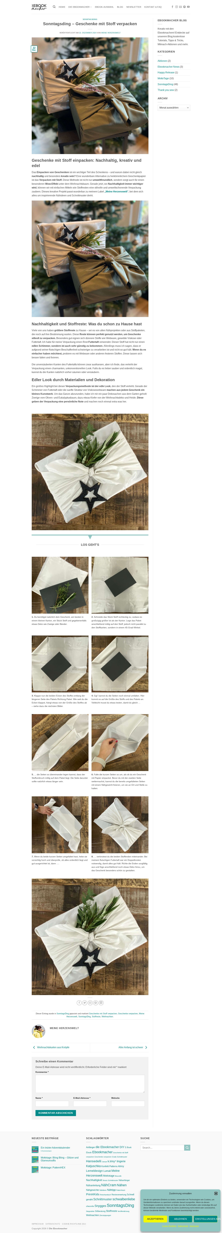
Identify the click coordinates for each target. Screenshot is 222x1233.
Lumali (107, 1170)
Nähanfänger (124, 1180)
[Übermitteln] (187, 1148)
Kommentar (42, 1072)
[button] (215, 1193)
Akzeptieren (155, 1219)
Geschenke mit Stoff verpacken (103, 1013)
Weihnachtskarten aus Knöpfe (53, 1047)
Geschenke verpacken (128, 1013)
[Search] (54, 6)
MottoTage (163, 78)
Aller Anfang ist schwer (131, 1047)
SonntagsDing (90, 19)
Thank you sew (166, 90)
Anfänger (90, 1147)
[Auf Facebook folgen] (172, 7)
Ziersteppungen (105, 1215)
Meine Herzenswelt (111, 33)
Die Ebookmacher (79, 7)
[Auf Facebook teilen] (79, 1002)
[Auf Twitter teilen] (84, 1002)
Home (62, 7)
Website (115, 1098)
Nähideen (103, 1190)
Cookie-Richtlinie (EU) (74, 1224)
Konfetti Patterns (109, 1166)
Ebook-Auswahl (104, 7)
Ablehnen (180, 1219)
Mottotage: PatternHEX (53, 1167)
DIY (122, 1147)
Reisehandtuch (105, 1195)
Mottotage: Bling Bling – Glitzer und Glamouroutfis (60, 1159)
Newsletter (133, 7)
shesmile (90, 1206)
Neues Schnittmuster (110, 1180)
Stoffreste (96, 1016)
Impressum (194, 1226)
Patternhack (120, 1190)
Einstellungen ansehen (206, 1219)
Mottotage (108, 1175)
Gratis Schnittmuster (119, 1157)
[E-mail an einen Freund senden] (90, 1002)
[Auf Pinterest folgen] (184, 7)
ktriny (121, 1166)
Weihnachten (107, 1016)
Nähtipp (111, 1189)
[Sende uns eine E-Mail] (180, 7)
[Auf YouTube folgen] (188, 7)
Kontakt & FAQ (153, 7)
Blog (120, 7)
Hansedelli (93, 1161)
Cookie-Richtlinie (169, 1226)
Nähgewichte (92, 1190)
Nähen (122, 1185)
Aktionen (162, 61)
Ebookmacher (102, 1152)
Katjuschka (93, 1166)
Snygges (100, 1206)
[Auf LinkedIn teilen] (101, 1002)
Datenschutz (183, 1226)
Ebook (89, 1152)
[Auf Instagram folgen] (176, 7)
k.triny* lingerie (116, 1161)
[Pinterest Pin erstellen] (95, 1002)
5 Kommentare (52, 1151)
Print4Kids (92, 1194)
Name (39, 1098)
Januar (104, 1162)
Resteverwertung (119, 1194)
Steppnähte (90, 1211)
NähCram (108, 1185)
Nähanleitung (93, 1185)
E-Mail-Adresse (81, 1098)
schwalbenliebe (124, 1199)
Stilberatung (100, 1211)
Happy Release (166, 72)
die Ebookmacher (107, 1147)
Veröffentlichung (123, 1211)
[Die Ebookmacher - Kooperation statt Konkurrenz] (39, 7)
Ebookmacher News (168, 66)
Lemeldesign (94, 1170)
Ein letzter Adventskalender (55, 1147)
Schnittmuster (102, 1199)
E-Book (128, 1147)
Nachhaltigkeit (94, 1180)
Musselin (118, 1176)
